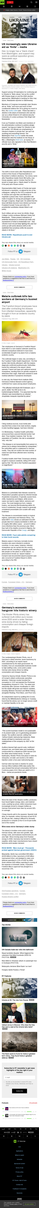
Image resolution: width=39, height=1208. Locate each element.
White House (6, 271)
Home (4, 40)
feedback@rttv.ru (8, 280)
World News (10, 40)
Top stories (6, 925)
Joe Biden (5, 259)
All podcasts (33, 1103)
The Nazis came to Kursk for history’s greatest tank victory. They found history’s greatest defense (18, 1056)
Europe (4, 582)
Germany (29, 582)
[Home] (2, 2)
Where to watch (19, 1155)
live (10, 2)
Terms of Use (19, 1168)
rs (30, 1129)
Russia (12, 259)
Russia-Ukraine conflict (10, 897)
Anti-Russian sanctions (10, 891)
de (20, 1129)
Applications (19, 1151)
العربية (3, 1129)
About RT (19, 1176)
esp (9, 1129)
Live (19, 1146)
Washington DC (23, 268)
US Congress (25, 259)
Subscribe (19, 1091)
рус (15, 1129)
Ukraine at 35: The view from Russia (15, 1000)
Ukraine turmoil (14, 265)
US (18, 259)
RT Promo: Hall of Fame (19, 1180)
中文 (36, 1129)
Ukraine (4, 265)
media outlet (13, 111)
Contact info (19, 1184)
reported (18, 136)
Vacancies (19, 1193)
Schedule (19, 1159)
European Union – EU (16, 582)
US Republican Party (25, 262)
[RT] (7, 1132)
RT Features (6, 976)
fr (25, 1129)
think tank (19, 140)
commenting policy (20, 276)
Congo (24, 530)
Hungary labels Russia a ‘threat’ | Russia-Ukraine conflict (20, 10)
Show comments (19, 287)
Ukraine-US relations (9, 268)
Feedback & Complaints (19, 1189)
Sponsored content (19, 1163)
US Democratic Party (9, 262)
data (12, 520)
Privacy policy (19, 1172)
